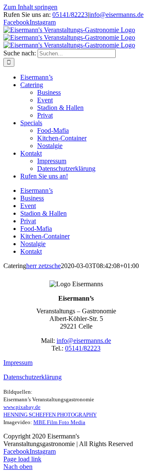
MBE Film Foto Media (59, 422)
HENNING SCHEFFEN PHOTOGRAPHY (50, 414)
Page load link (22, 459)
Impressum (18, 362)
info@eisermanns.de (116, 14)
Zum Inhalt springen (30, 7)
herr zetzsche (43, 265)
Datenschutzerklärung (32, 377)
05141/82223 (70, 14)
